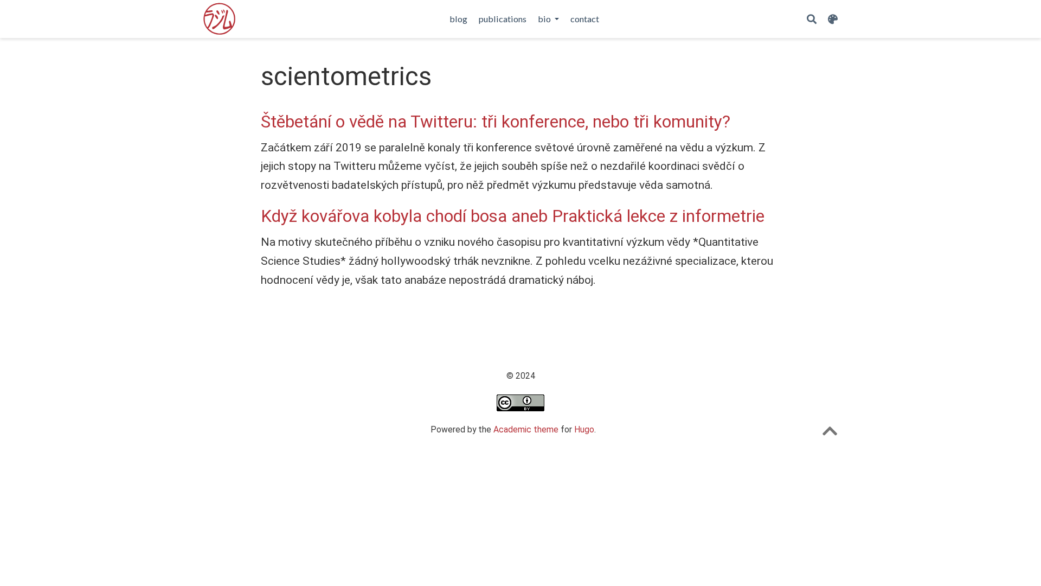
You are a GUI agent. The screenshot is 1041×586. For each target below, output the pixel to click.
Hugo (584, 429)
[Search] (812, 19)
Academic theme (525, 429)
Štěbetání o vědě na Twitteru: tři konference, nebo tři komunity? (495, 122)
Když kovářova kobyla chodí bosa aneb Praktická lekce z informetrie (512, 216)
